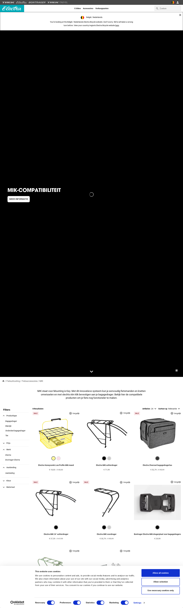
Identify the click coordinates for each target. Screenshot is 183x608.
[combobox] (168, 8)
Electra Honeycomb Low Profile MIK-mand (56, 465)
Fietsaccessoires (30, 381)
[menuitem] (77, 8)
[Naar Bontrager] (37, 2)
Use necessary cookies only (160, 590)
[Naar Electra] (21, 2)
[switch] (77, 603)
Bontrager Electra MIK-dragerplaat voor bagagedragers (157, 534)
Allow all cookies (161, 573)
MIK (41, 381)
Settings (137, 603)
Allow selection (160, 582)
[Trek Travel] (57, 2)
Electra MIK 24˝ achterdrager (56, 534)
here (117, 25)
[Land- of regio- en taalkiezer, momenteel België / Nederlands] (173, 2)
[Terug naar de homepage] (3, 381)
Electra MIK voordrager (106, 534)
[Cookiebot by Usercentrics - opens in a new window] (17, 603)
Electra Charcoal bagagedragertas (157, 465)
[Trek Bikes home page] (8, 2)
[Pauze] (176, 370)
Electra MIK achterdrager (106, 465)
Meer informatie (18, 199)
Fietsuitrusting (13, 381)
